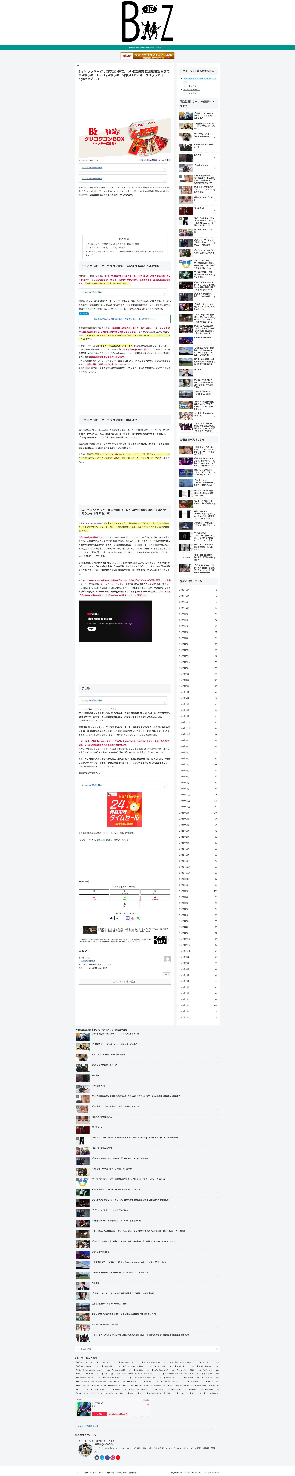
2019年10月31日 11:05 (87, 961)
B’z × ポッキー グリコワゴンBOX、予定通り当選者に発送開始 (114, 244)
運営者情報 (132, 1473)
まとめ (90, 255)
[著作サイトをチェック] (111, 918)
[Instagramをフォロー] (127, 918)
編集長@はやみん (103, 1444)
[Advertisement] (125, 99)
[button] (125, 904)
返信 (167, 974)
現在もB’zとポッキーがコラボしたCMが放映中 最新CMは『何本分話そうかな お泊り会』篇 (126, 251)
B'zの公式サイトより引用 (159, 160)
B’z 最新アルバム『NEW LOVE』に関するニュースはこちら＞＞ (123, 318)
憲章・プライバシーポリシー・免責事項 (99, 1473)
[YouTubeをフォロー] (132, 918)
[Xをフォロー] (116, 918)
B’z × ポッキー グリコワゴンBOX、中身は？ (106, 247)
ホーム (79, 1473)
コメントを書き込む (125, 981)
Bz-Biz (102, 839)
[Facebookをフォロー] (122, 918)
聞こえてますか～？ (191, 89)
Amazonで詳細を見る (92, 167)
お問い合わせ (121, 1473)
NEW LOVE (84, 881)
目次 (121, 238)
